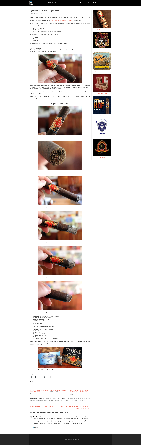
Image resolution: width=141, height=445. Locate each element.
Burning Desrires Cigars (71, 398)
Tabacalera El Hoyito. (36, 19)
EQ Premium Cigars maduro (40, 400)
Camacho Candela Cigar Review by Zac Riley (42, 406)
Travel (94, 2)
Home (49, 2)
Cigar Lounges (107, 2)
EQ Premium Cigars (54, 398)
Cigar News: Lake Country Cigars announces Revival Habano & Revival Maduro (79, 392)
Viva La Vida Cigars (102, 49)
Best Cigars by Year (85, 2)
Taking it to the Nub (73, 2)
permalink (82, 400)
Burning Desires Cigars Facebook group (60, 20)
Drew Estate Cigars (102, 93)
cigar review (80, 398)
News (63, 2)
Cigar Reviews (56, 2)
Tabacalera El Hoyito (58, 400)
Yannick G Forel (68, 400)
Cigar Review (46, 398)
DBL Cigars (102, 157)
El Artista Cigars (102, 115)
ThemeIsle (76, 439)
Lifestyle (99, 2)
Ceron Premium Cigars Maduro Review (58, 390)
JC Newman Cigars (102, 29)
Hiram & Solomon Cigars (102, 136)
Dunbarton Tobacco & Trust (102, 71)
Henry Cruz (50, 400)
